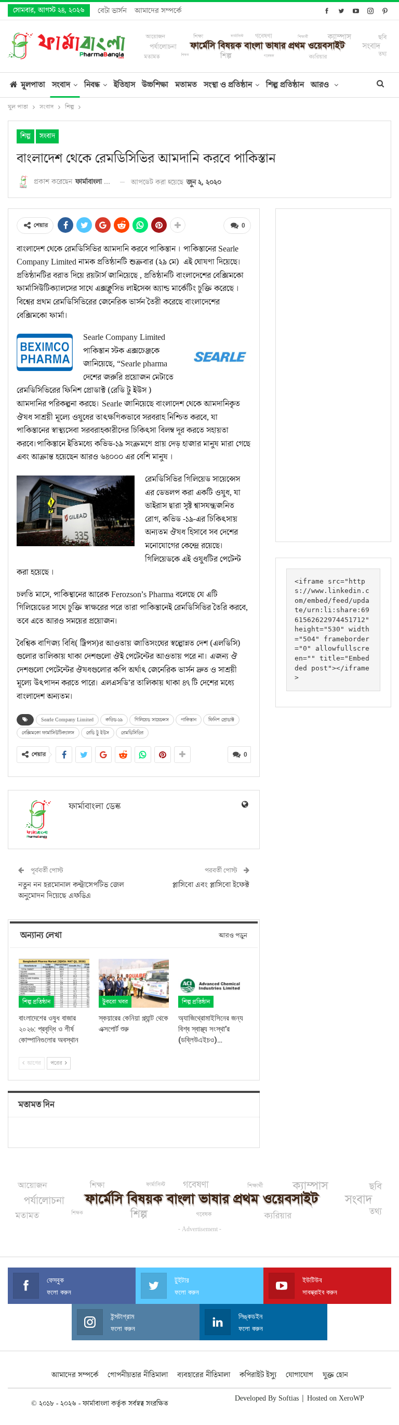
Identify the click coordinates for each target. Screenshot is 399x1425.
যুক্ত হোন (335, 1374)
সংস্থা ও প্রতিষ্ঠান (228, 84)
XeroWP (351, 1398)
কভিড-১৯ (114, 719)
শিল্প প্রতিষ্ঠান (285, 84)
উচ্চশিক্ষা (155, 84)
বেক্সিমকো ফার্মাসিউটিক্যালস (48, 732)
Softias (288, 1398)
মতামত (186, 84)
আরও (321, 84)
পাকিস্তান (188, 719)
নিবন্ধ (92, 84)
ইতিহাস (124, 84)
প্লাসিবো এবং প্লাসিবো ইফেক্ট (210, 884)
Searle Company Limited (67, 719)
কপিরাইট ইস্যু (258, 1374)
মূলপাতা (33, 84)
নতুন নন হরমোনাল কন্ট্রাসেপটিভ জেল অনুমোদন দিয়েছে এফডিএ (71, 890)
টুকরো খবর (115, 1001)
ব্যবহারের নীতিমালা (203, 1374)
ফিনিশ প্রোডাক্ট (221, 719)
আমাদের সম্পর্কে (158, 10)
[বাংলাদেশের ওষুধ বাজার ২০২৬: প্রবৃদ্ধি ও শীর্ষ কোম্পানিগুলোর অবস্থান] (54, 983)
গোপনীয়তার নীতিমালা (138, 1374)
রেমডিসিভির (132, 732)
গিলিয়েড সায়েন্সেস (152, 719)
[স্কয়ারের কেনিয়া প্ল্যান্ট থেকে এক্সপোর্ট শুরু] (134, 983)
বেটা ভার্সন (112, 10)
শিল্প (25, 136)
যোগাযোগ (299, 1374)
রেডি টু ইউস (97, 732)
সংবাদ (61, 84)
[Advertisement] (333, 375)
